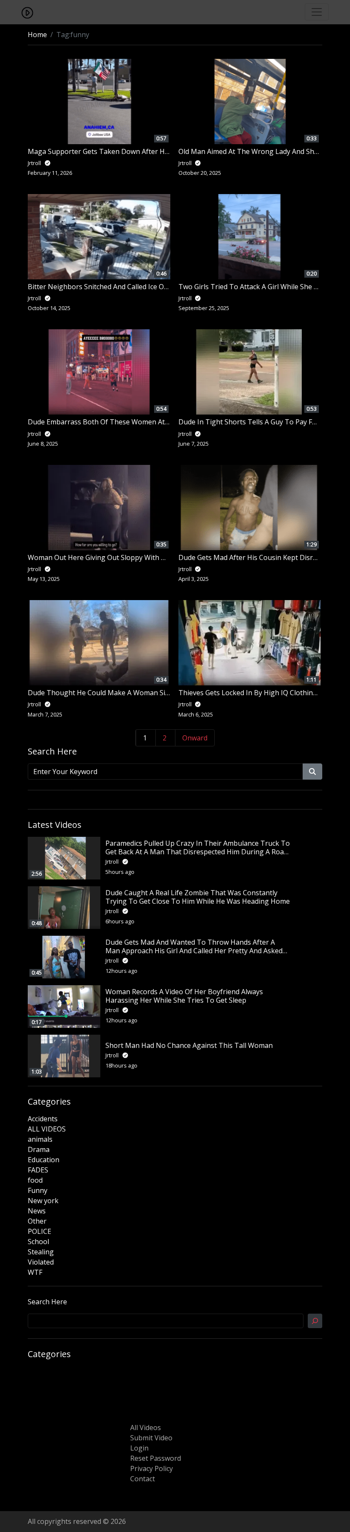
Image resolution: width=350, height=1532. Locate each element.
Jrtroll (112, 861)
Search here (47, 1301)
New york (43, 1200)
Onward (194, 738)
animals (40, 1139)
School (38, 1241)
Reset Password (155, 1458)
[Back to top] (26, 1481)
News (37, 1211)
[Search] (315, 1321)
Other (37, 1221)
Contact (142, 1478)
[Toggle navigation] (317, 11)
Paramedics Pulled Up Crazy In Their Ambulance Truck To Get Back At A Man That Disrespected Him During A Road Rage (197, 851)
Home (37, 34)
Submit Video (151, 1437)
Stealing (41, 1251)
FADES (38, 1170)
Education (43, 1159)
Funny (37, 1190)
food (35, 1180)
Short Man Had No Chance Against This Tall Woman (189, 1045)
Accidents (43, 1118)
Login (139, 1448)
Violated (41, 1262)
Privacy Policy (151, 1468)
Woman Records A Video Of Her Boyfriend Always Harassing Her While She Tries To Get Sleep (184, 995)
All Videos (145, 1427)
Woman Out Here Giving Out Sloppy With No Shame (111, 557)
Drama (39, 1149)
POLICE (39, 1231)
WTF (35, 1272)
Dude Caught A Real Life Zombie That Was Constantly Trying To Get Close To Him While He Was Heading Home (197, 896)
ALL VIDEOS (47, 1129)
